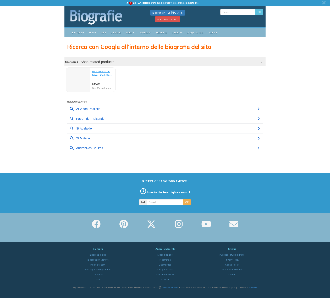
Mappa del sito (165, 254)
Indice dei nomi (98, 264)
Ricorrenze (161, 32)
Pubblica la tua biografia (232, 254)
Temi (103, 32)
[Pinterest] (123, 226)
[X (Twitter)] (151, 226)
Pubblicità (253, 287)
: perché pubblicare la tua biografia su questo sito (164, 2)
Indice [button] (129, 32)
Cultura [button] (176, 32)
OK (259, 12)
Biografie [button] (77, 32)
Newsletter (145, 32)
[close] (324, 3)
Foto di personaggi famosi (98, 269)
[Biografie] (100, 17)
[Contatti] (233, 226)
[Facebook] (96, 226)
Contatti (213, 32)
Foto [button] (91, 32)
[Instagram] (179, 226)
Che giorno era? (165, 269)
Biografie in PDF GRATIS (167, 12)
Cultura (165, 279)
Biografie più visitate (97, 259)
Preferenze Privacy (232, 269)
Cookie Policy (232, 264)
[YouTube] (206, 226)
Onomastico (165, 264)
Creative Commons (170, 287)
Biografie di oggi (98, 254)
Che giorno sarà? (195, 32)
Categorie (116, 32)
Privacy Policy (232, 259)
